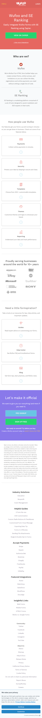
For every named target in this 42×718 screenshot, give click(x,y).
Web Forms (21, 604)
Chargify (21, 560)
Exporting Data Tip (21, 526)
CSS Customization (21, 516)
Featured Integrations (21, 577)
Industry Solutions (21, 492)
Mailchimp (21, 584)
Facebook (21, 630)
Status (21, 649)
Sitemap (21, 652)
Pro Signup (21, 413)
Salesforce (21, 588)
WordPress (21, 591)
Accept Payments (21, 542)
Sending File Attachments (21, 533)
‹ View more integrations (21, 42)
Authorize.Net (21, 553)
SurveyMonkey (21, 684)
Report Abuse (21, 680)
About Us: (21, 646)
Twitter (21, 626)
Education (21, 496)
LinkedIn (21, 633)
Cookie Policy (21, 673)
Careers (21, 687)
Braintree (21, 557)
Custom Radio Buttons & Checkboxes (21, 519)
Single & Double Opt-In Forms (21, 537)
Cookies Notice (30, 702)
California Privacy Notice (21, 666)
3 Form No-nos (21, 512)
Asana (21, 581)
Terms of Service (21, 670)
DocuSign (21, 595)
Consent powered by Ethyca (31, 715)
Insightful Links (21, 600)
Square (21, 550)
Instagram (21, 637)
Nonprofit (21, 499)
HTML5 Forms (21, 611)
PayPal (21, 568)
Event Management (21, 503)
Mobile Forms (21, 608)
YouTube (21, 640)
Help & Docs (21, 656)
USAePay (21, 571)
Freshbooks (21, 564)
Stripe (21, 546)
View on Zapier (21, 35)
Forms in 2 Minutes (21, 530)
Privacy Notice (20, 702)
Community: (21, 623)
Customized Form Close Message (21, 523)
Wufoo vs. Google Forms (21, 615)
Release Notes (21, 659)
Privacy (21, 663)
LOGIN (37, 4)
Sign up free (21, 422)
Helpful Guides (21, 508)
